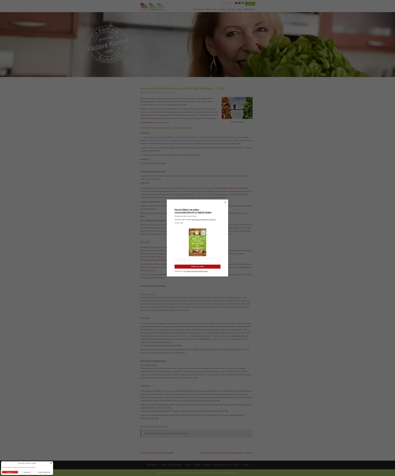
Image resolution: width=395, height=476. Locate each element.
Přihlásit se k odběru (197, 266)
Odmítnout (27, 472)
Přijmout (10, 472)
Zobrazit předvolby (44, 472)
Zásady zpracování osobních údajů (197, 271)
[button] (51, 463)
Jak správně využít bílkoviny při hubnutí (203, 219)
